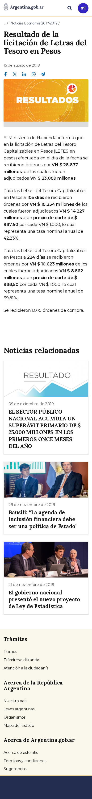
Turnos (10, 651)
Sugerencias (15, 769)
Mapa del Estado (19, 725)
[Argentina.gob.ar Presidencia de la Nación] (24, 7)
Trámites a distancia (21, 660)
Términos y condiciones (25, 761)
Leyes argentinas (19, 709)
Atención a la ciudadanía (26, 668)
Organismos (14, 717)
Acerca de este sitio (21, 752)
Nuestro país (15, 701)
